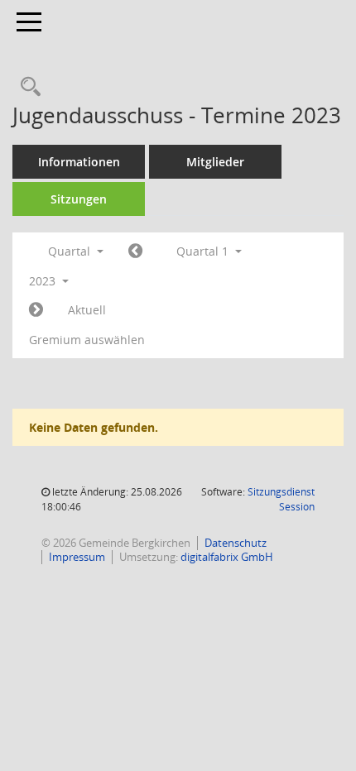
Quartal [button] (71, 251)
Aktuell (87, 310)
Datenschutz (235, 542)
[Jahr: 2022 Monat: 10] (135, 251)
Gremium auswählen (87, 339)
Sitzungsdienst (281, 499)
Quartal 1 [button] (204, 251)
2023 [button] (44, 281)
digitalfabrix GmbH (226, 556)
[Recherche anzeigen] (26, 87)
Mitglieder (215, 162)
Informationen (79, 162)
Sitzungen (79, 199)
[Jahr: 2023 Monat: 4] (36, 310)
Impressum (77, 556)
